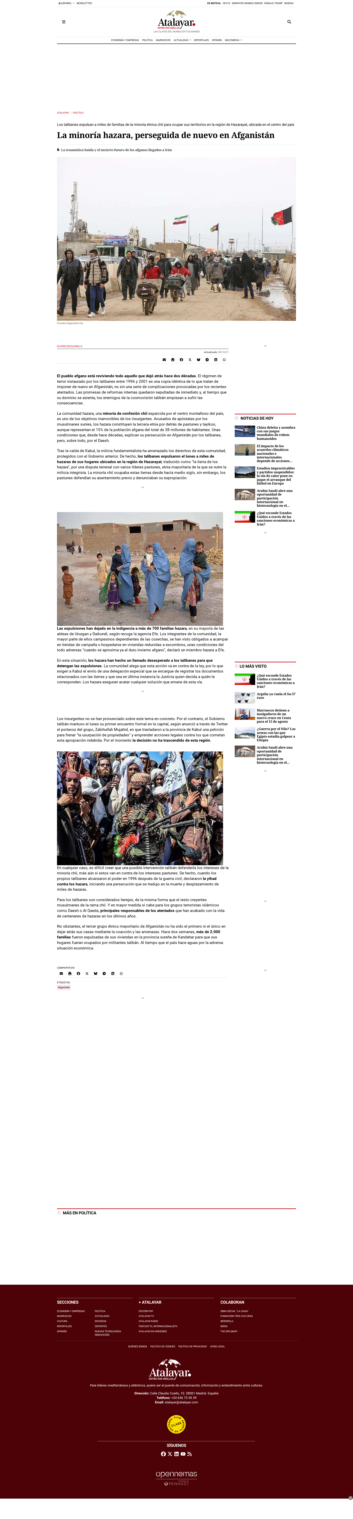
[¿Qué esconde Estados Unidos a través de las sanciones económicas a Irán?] (245, 517)
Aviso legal (217, 1346)
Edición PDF (146, 1311)
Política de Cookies (162, 1346)
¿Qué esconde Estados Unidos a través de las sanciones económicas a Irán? (276, 518)
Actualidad (102, 1316)
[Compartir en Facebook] (181, 359)
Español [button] (66, 3)
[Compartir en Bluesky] (198, 359)
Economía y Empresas (71, 1311)
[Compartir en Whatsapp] (224, 359)
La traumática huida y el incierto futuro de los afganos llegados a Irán (116, 150)
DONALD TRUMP (273, 3)
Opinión (62, 1331)
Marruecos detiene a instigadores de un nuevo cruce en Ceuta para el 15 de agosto (274, 716)
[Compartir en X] (190, 359)
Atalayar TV (146, 1316)
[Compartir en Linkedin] (215, 359)
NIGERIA (289, 3)
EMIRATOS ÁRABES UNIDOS (247, 3)
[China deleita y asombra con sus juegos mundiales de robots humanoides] (245, 431)
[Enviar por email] (164, 359)
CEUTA (226, 3)
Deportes (101, 1326)
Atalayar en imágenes (153, 1331)
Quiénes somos (137, 1346)
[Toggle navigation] (63, 21)
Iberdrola (226, 1321)
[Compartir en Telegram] (207, 359)
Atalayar (63, 112)
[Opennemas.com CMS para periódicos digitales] (176, 1478)
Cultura (62, 1321)
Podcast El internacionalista (158, 1326)
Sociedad (100, 1321)
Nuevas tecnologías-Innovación (108, 1333)
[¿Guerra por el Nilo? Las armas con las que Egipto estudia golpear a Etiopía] (245, 733)
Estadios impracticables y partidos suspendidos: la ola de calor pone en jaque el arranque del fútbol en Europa (276, 476)
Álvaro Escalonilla (70, 346)
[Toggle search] (289, 21)
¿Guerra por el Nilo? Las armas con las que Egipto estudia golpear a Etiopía (276, 734)
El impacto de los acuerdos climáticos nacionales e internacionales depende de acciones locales (273, 453)
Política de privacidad (192, 1346)
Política (78, 112)
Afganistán (64, 987)
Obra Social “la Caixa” (234, 1311)
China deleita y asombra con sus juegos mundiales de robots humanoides (276, 433)
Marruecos (64, 1316)
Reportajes (64, 1326)
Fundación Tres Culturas (236, 1316)
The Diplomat (228, 1331)
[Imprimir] (173, 359)
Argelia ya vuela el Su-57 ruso (276, 696)
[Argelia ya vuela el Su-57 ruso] (245, 697)
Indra (224, 1326)
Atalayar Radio (148, 1321)
